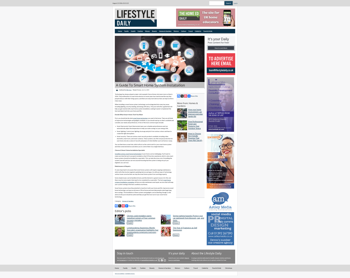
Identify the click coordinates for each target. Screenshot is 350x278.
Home (120, 31)
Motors (176, 31)
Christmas (228, 268)
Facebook (161, 258)
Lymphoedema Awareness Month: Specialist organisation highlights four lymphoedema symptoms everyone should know (142, 231)
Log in (235, 3)
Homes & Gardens (165, 31)
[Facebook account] (162, 260)
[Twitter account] (159, 260)
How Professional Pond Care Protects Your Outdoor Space (195, 124)
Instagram (123, 260)
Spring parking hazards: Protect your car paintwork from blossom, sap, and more (188, 218)
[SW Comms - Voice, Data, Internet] (221, 161)
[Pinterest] (185, 96)
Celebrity (198, 31)
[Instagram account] (165, 260)
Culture (183, 31)
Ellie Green (129, 90)
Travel (190, 31)
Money (147, 31)
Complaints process (130, 273)
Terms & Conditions (120, 273)
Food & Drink (207, 31)
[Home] (144, 18)
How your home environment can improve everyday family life (195, 112)
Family (126, 31)
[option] (205, 18)
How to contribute (221, 48)
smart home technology (140, 118)
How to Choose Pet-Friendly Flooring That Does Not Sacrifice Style (196, 138)
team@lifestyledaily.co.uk (149, 260)
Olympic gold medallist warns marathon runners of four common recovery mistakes (141, 218)
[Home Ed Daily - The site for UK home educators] (205, 18)
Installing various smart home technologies (128, 154)
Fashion (140, 31)
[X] (182, 96)
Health (133, 31)
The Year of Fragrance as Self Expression (185, 229)
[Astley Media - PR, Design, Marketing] (221, 218)
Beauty (154, 31)
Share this (194, 96)
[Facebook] (178, 96)
